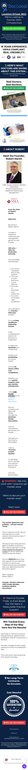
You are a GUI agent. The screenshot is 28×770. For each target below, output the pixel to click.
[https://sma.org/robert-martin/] (14, 201)
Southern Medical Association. (12, 399)
